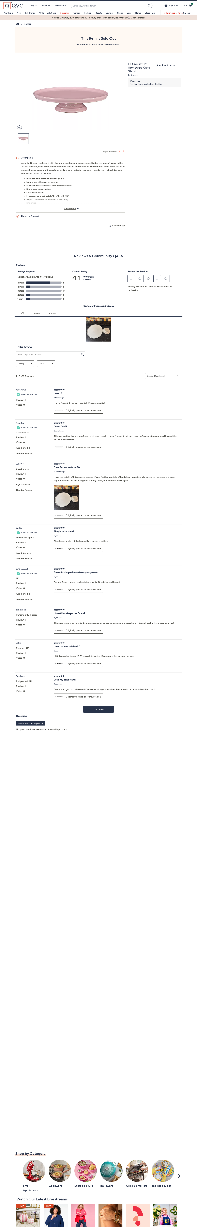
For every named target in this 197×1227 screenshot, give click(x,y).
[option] (98, 17)
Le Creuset (133, 75)
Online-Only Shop (47, 13)
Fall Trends (30, 13)
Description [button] (27, 157)
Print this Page (118, 225)
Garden (76, 13)
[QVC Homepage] (17, 24)
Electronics (150, 13)
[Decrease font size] (124, 151)
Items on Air (60, 5)
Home (138, 13)
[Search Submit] (149, 5)
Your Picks (8, 13)
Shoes (120, 13)
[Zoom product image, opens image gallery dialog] (18, 127)
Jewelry (109, 13)
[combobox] (109, 5)
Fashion (87, 13)
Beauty (98, 13)
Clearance (64, 13)
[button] (166, 6)
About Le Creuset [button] (30, 216)
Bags (129, 13)
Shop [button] (32, 5)
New (19, 13)
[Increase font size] (120, 151)
